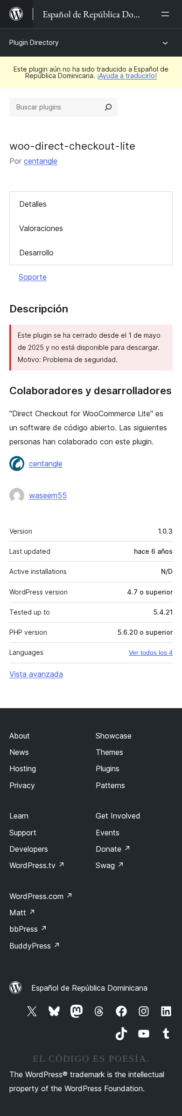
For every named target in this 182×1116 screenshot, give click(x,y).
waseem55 (48, 495)
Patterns (110, 785)
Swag (110, 865)
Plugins (107, 768)
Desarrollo (36, 252)
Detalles (33, 204)
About (19, 735)
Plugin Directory (34, 42)
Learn (18, 815)
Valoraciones (41, 228)
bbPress (28, 929)
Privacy (22, 785)
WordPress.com (41, 896)
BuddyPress (34, 945)
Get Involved (118, 815)
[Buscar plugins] (108, 107)
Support (22, 832)
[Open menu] (167, 14)
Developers (28, 849)
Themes (109, 752)
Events (107, 832)
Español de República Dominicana (89, 988)
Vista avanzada (36, 674)
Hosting (22, 768)
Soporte (33, 277)
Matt (22, 912)
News (19, 752)
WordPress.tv (37, 865)
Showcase (114, 735)
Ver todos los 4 (151, 652)
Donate (113, 849)
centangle (40, 161)
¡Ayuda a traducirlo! (127, 76)
